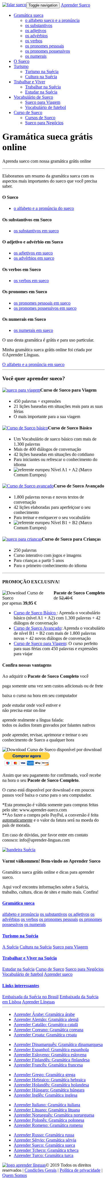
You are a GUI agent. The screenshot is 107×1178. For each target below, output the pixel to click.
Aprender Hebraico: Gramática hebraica (50, 1079)
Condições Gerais (40, 1170)
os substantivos (38, 25)
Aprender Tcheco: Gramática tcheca (46, 1150)
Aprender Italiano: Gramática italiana (47, 1104)
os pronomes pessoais (44, 46)
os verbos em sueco (31, 280)
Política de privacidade (80, 1170)
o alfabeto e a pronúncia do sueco (44, 208)
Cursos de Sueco (40, 117)
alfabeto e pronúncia (20, 914)
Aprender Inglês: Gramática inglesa (45, 1095)
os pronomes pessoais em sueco (42, 303)
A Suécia (10, 947)
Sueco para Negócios (44, 122)
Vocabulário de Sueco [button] (33, 97)
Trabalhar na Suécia (43, 86)
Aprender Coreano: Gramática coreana (48, 1029)
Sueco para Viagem (42, 102)
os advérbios (36, 35)
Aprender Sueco (75, 5)
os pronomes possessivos (47, 51)
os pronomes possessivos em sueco (45, 308)
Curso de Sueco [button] (28, 112)
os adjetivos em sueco (33, 253)
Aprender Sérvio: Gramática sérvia (45, 1140)
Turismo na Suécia (41, 71)
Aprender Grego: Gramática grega (44, 1074)
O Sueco (21, 61)
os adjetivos (35, 30)
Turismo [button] (21, 66)
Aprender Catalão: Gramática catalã (46, 1024)
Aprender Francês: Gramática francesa (48, 1065)
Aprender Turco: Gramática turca (43, 1155)
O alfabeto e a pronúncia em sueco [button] (33, 364)
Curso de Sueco (50, 969)
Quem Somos (14, 1175)
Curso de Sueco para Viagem (40, 643)
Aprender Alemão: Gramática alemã (46, 1019)
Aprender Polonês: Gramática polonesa (49, 1120)
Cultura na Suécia (41, 76)
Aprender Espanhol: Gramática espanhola (51, 1049)
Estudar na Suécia (41, 92)
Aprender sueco (58, 974)
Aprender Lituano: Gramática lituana (47, 1109)
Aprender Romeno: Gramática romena (48, 1125)
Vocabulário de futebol (45, 107)
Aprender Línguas (38, 1001)
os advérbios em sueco (34, 258)
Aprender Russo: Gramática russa (44, 1134)
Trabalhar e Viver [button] (29, 81)
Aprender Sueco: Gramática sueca (44, 1145)
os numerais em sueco (33, 330)
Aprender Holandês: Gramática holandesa (51, 1084)
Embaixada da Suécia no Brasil (30, 996)
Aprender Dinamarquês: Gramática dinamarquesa (58, 1044)
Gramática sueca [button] (28, 15)
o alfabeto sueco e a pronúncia (52, 20)
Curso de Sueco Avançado (37, 628)
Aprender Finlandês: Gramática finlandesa (52, 1059)
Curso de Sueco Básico (35, 612)
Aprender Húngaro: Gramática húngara (49, 1090)
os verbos (33, 40)
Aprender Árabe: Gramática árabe (44, 1014)
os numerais (36, 56)
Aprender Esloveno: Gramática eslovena (50, 1054)
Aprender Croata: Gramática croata (45, 1034)
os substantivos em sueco (36, 230)
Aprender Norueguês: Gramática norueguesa (54, 1115)
